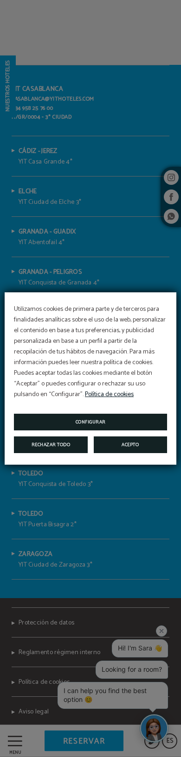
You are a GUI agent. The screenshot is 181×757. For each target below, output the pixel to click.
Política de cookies (109, 394)
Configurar (91, 422)
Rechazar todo (51, 444)
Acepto (130, 444)
